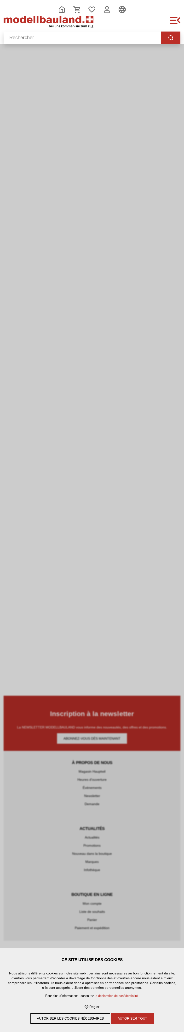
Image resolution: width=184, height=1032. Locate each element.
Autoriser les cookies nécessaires (70, 1018)
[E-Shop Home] (48, 23)
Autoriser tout (132, 1018)
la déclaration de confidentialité (116, 996)
